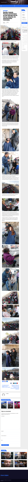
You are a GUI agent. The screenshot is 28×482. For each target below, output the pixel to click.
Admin (7, 393)
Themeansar (2, 480)
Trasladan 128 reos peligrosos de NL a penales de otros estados (6, 386)
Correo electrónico (3, 435)
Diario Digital (14, 1)
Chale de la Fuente (19, 463)
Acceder (23, 12)
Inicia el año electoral (19, 455)
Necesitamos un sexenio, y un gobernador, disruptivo (7, 455)
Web (1, 440)
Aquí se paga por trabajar (7, 463)
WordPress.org (24, 19)
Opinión (16, 454)
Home (26, 480)
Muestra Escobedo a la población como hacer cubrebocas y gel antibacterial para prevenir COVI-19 (15, 387)
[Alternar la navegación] (14, 6)
